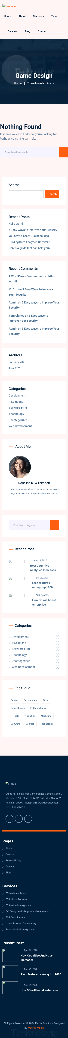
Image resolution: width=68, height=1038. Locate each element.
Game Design (18, 708)
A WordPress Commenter (25, 276)
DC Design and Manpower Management (27, 911)
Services (38, 16)
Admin (13, 302)
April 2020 (15, 368)
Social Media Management (20, 930)
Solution (30, 724)
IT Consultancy (38, 708)
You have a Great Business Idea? (29, 236)
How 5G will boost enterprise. (44, 602)
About (22, 16)
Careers (13, 31)
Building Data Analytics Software (29, 242)
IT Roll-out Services (16, 899)
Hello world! (16, 224)
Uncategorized (18, 420)
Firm (45, 700)
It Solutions (16, 402)
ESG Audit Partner (15, 917)
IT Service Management (19, 905)
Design (14, 700)
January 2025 (17, 362)
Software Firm (18, 408)
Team (54, 16)
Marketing (46, 716)
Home (7, 16)
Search (14, 185)
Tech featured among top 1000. (42, 585)
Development (17, 396)
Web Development (20, 426)
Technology (16, 414)
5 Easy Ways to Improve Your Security (33, 230)
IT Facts (15, 716)
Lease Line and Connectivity (21, 923)
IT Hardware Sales (16, 893)
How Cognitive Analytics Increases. (43, 568)
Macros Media (36, 1028)
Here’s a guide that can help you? (29, 248)
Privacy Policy (13, 861)
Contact (42, 31)
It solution (30, 716)
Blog (27, 31)
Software (15, 724)
